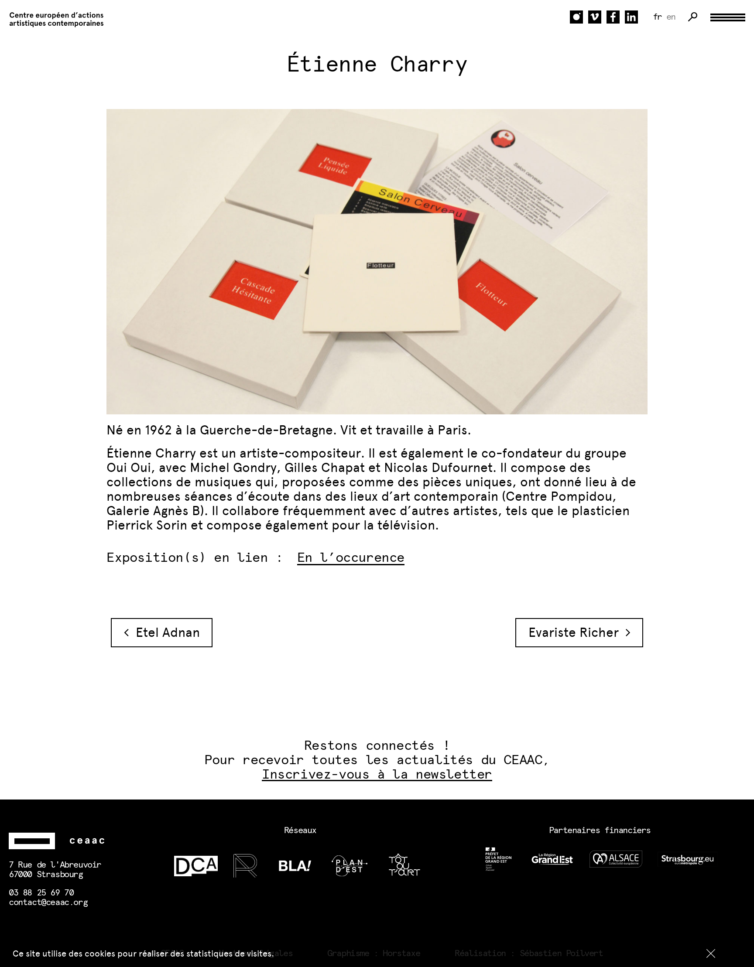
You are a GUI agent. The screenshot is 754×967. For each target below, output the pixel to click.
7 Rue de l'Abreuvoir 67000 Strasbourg (55, 870)
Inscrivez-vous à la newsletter (377, 774)
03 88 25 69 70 (41, 892)
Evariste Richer (577, 632)
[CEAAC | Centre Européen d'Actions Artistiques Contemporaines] (52, 20)
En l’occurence (350, 557)
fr (657, 17)
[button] (710, 953)
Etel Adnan (164, 632)
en (670, 17)
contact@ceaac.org (48, 902)
